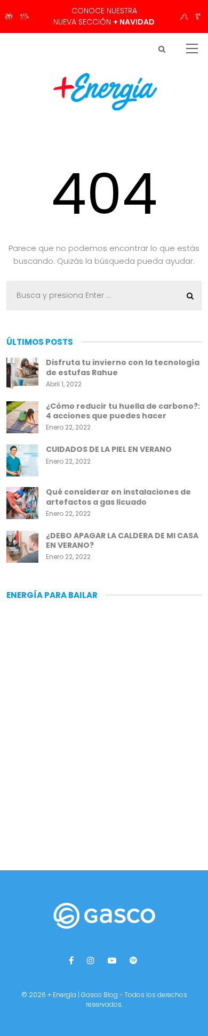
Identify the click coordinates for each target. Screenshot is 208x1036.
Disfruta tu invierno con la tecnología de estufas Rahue (122, 367)
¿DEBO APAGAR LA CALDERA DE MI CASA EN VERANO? (122, 540)
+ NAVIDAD (134, 22)
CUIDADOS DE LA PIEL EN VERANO (109, 449)
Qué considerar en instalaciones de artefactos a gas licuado (118, 497)
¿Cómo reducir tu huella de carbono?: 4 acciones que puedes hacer (123, 411)
